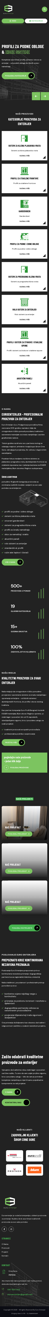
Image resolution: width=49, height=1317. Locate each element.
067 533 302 (13, 1289)
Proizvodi (5, 1248)
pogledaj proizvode (19, 768)
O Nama (5, 1244)
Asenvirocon (33, 1313)
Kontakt (5, 1256)
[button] (36, 96)
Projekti (5, 1252)
